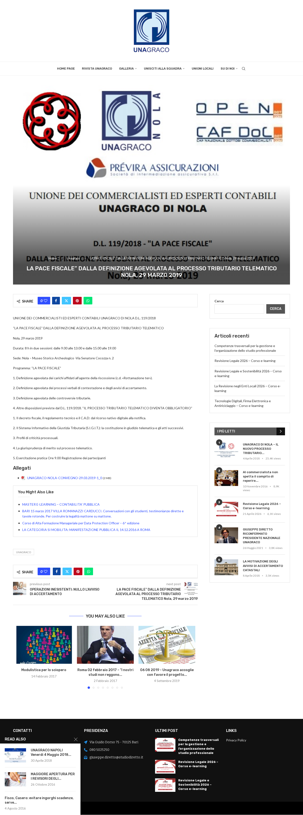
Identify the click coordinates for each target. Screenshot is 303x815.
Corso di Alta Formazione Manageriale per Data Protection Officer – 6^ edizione (80, 523)
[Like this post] (45, 300)
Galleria (126, 68)
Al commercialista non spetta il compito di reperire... (260, 476)
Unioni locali (203, 68)
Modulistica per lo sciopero (43, 670)
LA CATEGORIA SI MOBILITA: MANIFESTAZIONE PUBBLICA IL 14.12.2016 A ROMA (86, 530)
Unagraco (73, 258)
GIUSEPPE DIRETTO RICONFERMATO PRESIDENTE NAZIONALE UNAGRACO (261, 536)
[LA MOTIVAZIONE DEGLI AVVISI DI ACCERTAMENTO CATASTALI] (226, 567)
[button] (22, 657)
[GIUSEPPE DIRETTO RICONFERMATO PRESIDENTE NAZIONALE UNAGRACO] (226, 535)
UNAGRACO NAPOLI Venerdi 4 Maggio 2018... (51, 752)
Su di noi (228, 68)
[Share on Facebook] (56, 300)
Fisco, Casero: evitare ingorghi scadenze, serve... (39, 800)
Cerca (219, 301)
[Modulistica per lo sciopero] (43, 645)
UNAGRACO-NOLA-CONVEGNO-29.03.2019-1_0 (64, 478)
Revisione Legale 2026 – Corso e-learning (245, 361)
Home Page (66, 68)
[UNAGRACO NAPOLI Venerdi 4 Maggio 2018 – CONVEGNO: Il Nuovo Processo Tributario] (15, 755)
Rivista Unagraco (97, 68)
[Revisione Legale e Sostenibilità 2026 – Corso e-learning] (165, 785)
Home (53, 258)
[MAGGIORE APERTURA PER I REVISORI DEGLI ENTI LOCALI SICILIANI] (15, 779)
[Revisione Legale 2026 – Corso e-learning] (226, 510)
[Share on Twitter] (66, 300)
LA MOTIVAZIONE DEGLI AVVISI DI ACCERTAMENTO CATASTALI (263, 566)
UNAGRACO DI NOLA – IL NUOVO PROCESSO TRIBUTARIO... (260, 449)
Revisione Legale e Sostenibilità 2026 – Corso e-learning (195, 785)
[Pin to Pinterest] (77, 300)
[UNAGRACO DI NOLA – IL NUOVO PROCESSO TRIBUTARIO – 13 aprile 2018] (226, 450)
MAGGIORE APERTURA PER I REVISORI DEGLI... (53, 776)
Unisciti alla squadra (163, 68)
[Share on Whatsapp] (88, 300)
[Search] (243, 69)
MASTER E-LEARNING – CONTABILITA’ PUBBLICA (61, 504)
